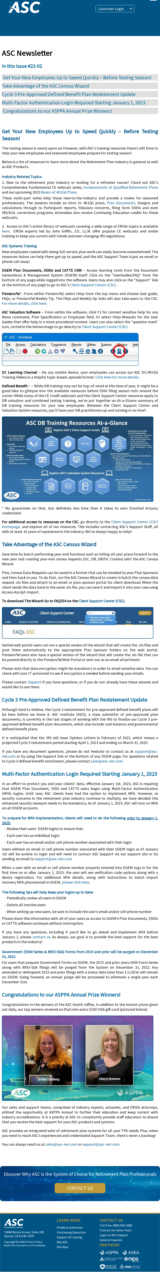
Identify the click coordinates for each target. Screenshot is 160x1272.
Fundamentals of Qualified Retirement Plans (121, 187)
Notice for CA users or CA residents (24, 1245)
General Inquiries (111, 1240)
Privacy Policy (34, 1242)
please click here (75, 882)
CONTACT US (80, 1188)
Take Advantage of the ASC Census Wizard (45, 86)
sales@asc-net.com (107, 761)
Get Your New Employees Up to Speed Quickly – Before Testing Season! (76, 77)
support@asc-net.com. (101, 1144)
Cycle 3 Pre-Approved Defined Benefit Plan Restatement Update (69, 94)
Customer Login (111, 8)
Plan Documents (121, 202)
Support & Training (69, 1237)
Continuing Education (71, 1232)
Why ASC (62, 1242)
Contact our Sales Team (116, 1230)
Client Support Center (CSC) (93, 284)
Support (35, 682)
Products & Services (70, 1227)
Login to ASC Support (114, 1235)
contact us (41, 936)
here (5, 231)
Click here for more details (117, 377)
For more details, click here (24, 303)
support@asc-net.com (53, 858)
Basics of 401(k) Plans (58, 192)
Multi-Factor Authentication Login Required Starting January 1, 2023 (73, 102)
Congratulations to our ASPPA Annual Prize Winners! (57, 111)
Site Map (62, 1247)
